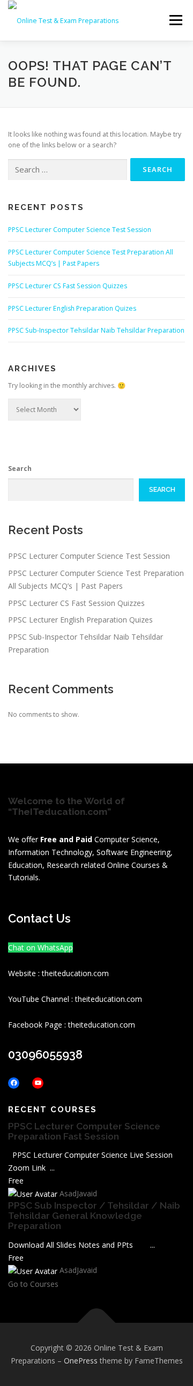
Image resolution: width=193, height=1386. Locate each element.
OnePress (81, 1360)
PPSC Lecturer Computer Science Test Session (79, 229)
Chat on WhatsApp (40, 947)
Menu (175, 20)
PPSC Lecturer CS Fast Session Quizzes (67, 285)
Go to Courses (33, 1284)
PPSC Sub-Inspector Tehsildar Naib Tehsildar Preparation (96, 330)
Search (20, 468)
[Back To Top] (97, 1323)
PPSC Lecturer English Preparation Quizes (72, 308)
